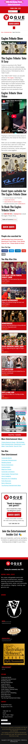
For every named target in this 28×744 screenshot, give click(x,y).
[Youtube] (7, 591)
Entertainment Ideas (8, 32)
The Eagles (10, 78)
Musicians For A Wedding (9, 478)
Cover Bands (21, 241)
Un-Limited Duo (7, 369)
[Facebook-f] (1, 591)
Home (2, 32)
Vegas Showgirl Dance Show (13, 346)
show (14, 219)
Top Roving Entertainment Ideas (11, 485)
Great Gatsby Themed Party (10, 474)
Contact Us (17, 214)
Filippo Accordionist (10, 300)
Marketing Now (14, 741)
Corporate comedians (8, 472)
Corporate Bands (7, 458)
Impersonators (6, 467)
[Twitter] (10, 591)
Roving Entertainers (7, 465)
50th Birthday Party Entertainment (12, 239)
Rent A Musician (6, 483)
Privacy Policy (4, 720)
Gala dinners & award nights (12, 202)
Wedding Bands (6, 462)
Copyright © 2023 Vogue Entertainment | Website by (14, 740)
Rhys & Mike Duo (8, 392)
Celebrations (21, 203)
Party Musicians (6, 481)
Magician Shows (6, 469)
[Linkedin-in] (4, 591)
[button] (14, 27)
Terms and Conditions (6, 723)
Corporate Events (9, 200)
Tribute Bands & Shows (17, 243)
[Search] (19, 11)
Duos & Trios (5, 243)
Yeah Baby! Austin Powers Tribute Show (12, 276)
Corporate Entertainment (9, 460)
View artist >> (5, 283)
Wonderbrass (7, 323)
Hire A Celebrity (6, 476)
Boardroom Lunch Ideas (8, 241)
